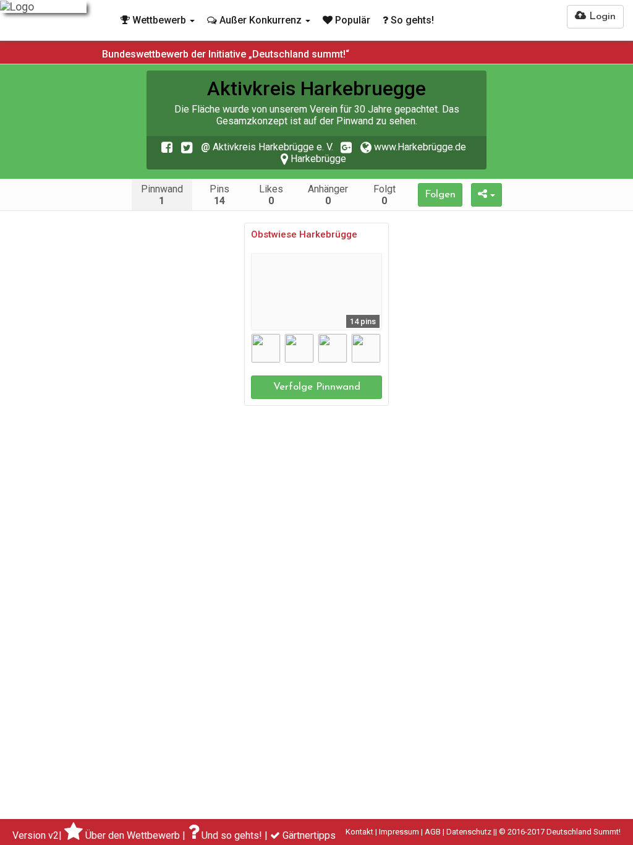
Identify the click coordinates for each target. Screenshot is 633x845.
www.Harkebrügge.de (419, 147)
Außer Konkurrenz (260, 20)
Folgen (440, 194)
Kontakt (359, 831)
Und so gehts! (232, 835)
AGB (433, 831)
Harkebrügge (317, 159)
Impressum (399, 831)
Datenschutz (468, 831)
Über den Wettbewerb (132, 835)
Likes (271, 195)
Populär (351, 20)
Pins (219, 195)
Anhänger (328, 195)
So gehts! (411, 20)
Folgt (384, 195)
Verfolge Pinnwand (316, 387)
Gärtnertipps (309, 835)
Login (601, 16)
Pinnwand (162, 195)
